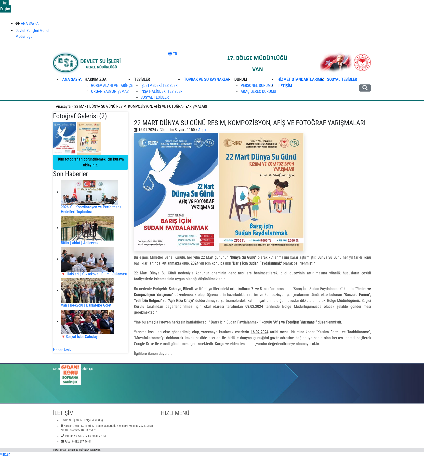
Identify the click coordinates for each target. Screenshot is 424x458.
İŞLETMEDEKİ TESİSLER (159, 85)
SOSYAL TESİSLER (155, 97)
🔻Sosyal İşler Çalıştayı (80, 336)
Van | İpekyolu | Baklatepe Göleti (86, 305)
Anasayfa (63, 106)
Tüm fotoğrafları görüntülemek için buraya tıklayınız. (90, 162)
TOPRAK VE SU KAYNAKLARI (207, 79)
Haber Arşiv (62, 350)
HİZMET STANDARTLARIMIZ (301, 79)
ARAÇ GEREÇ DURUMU (258, 91)
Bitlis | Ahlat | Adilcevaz (79, 243)
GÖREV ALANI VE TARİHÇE (112, 85)
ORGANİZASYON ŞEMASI (110, 91)
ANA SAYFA (30, 23)
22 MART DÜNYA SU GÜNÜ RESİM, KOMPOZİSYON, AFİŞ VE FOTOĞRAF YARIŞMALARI (140, 106)
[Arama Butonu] (365, 88)
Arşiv (202, 129)
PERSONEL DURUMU (257, 85)
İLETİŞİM (285, 85)
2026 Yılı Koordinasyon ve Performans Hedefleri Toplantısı (91, 209)
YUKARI (6, 455)
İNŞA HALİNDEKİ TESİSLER (162, 91)
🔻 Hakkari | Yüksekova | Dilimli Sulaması (94, 274)
